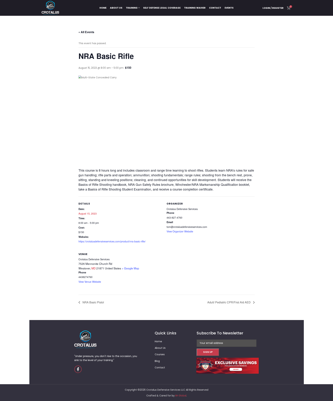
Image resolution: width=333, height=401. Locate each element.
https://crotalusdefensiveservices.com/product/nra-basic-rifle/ (112, 241)
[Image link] (227, 365)
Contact (160, 367)
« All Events (86, 32)
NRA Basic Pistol (93, 302)
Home (158, 341)
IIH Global (180, 395)
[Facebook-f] (78, 369)
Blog (157, 361)
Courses (160, 354)
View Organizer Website (180, 231)
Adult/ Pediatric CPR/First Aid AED (229, 302)
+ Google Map (130, 268)
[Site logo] (50, 7)
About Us (160, 348)
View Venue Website (89, 281)
